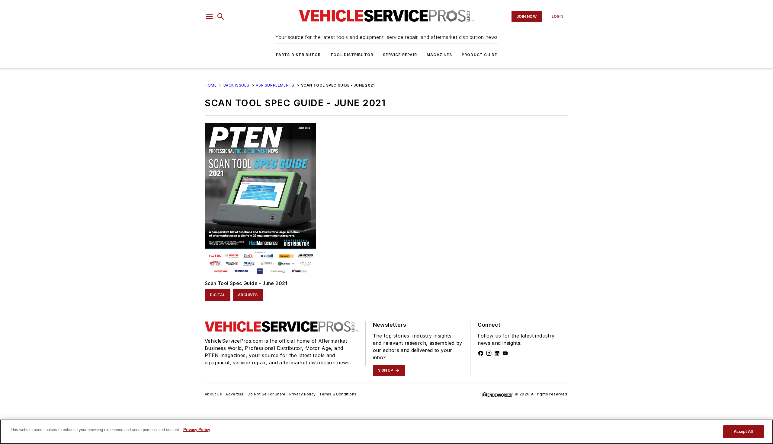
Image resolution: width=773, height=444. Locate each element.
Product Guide (479, 54)
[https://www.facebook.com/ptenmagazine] (481, 353)
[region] (386, 431)
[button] (209, 16)
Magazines (439, 54)
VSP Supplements (275, 85)
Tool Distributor (351, 54)
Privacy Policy (302, 394)
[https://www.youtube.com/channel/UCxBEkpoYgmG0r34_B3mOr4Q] (505, 353)
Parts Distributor (298, 54)
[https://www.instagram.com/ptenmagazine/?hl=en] (489, 353)
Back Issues (236, 85)
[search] (220, 16)
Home (211, 85)
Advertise (235, 394)
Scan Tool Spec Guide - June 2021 (246, 283)
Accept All (743, 431)
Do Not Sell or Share (267, 394)
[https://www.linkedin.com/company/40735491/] (497, 353)
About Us (213, 394)
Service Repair (400, 54)
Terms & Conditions (337, 394)
